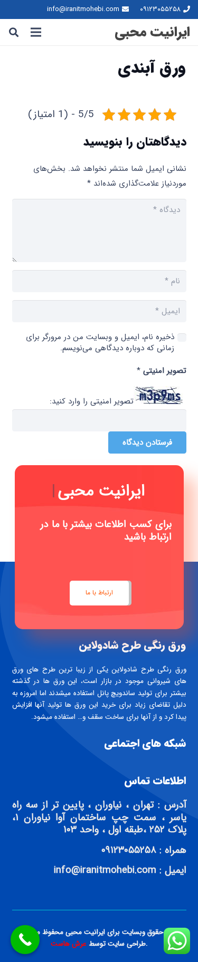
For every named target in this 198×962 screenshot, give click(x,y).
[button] (13, 32)
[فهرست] (36, 32)
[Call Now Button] (25, 939)
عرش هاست (70, 943)
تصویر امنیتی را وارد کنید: (92, 402)
